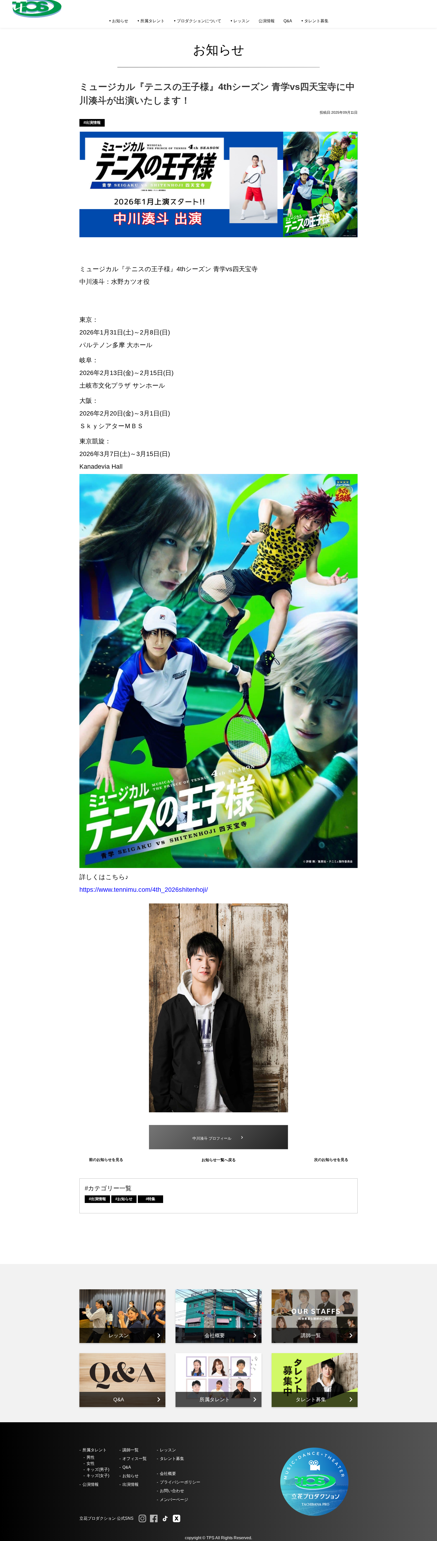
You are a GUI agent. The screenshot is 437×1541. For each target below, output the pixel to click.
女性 (90, 1463)
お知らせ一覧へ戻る (219, 1160)
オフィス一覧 (134, 1458)
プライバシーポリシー (180, 1482)
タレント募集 (316, 21)
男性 (90, 1457)
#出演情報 (92, 122)
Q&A (287, 21)
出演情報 (130, 1484)
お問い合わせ (172, 1491)
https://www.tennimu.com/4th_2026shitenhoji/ (143, 889)
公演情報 (266, 21)
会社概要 (168, 1473)
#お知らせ (124, 1199)
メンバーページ (174, 1499)
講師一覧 (130, 1450)
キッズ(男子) (97, 1469)
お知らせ (130, 1476)
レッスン (168, 1450)
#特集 (150, 1199)
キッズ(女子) (97, 1475)
